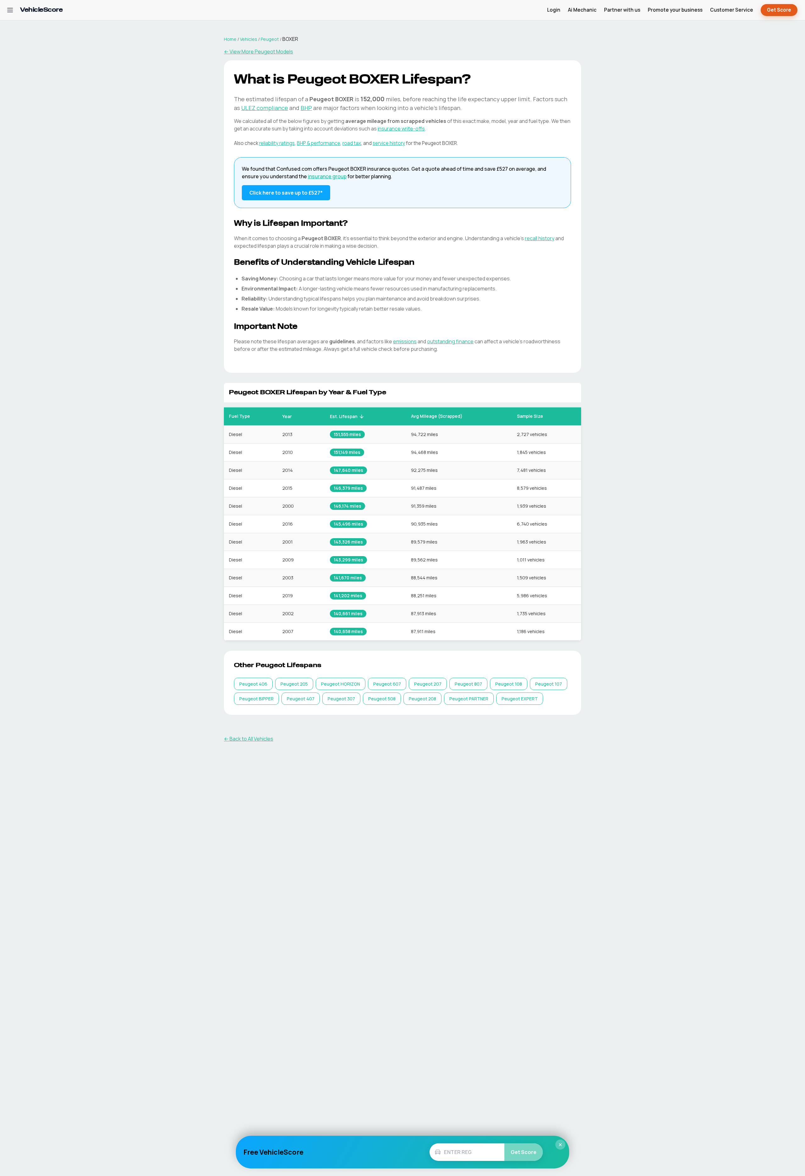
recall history (539, 238)
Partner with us (622, 10)
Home (230, 39)
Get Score (779, 10)
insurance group (327, 176)
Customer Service (731, 10)
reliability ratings (277, 143)
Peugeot (270, 39)
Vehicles (248, 39)
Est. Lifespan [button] (344, 416)
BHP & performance (318, 143)
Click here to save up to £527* (286, 192)
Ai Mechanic (582, 10)
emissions (405, 341)
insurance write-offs (401, 128)
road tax (351, 143)
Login (553, 10)
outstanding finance (450, 341)
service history (389, 143)
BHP (306, 108)
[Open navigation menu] (10, 10)
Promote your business (675, 10)
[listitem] (253, 684)
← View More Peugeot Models (258, 51)
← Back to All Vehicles (248, 738)
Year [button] (287, 416)
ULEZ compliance (264, 108)
